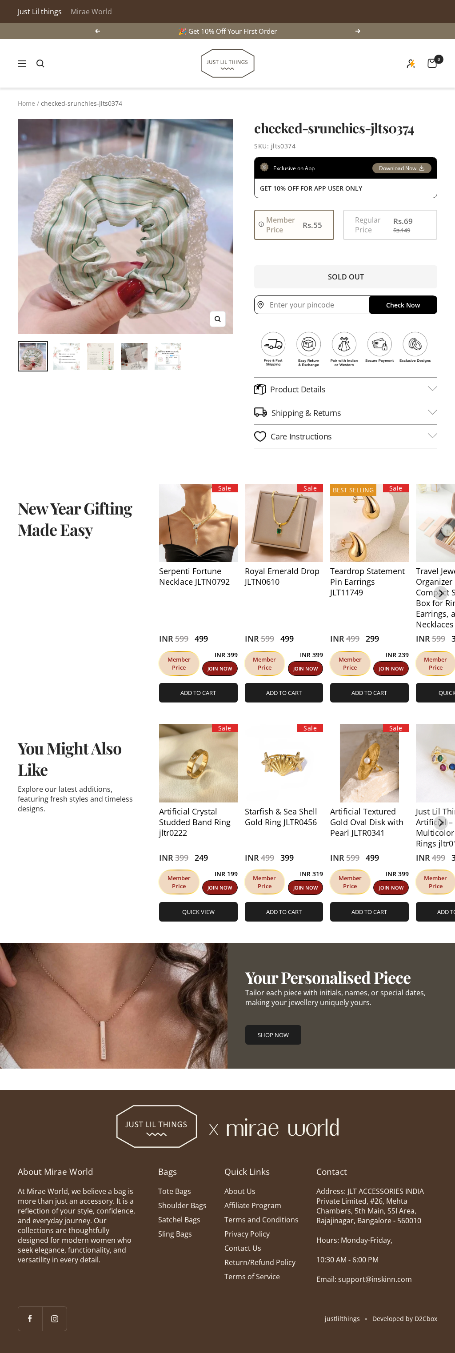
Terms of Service (252, 1276)
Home (26, 103)
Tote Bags (174, 1191)
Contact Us (242, 1248)
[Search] (40, 64)
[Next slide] (441, 593)
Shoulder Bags (182, 1205)
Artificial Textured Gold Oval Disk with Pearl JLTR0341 (366, 822)
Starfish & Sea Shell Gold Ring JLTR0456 (281, 816)
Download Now (397, 168)
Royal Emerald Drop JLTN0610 (282, 576)
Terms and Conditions (261, 1220)
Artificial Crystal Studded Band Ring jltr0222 (195, 822)
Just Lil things (40, 11)
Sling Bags (175, 1234)
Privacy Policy (247, 1234)
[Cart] (432, 63)
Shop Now (273, 1035)
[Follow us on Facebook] (30, 1318)
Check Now (403, 305)
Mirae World (91, 11)
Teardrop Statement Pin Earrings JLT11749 (367, 582)
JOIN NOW (220, 668)
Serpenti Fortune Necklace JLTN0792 (194, 576)
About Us (239, 1191)
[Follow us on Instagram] (54, 1318)
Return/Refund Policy (259, 1262)
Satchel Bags (179, 1220)
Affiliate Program (252, 1205)
